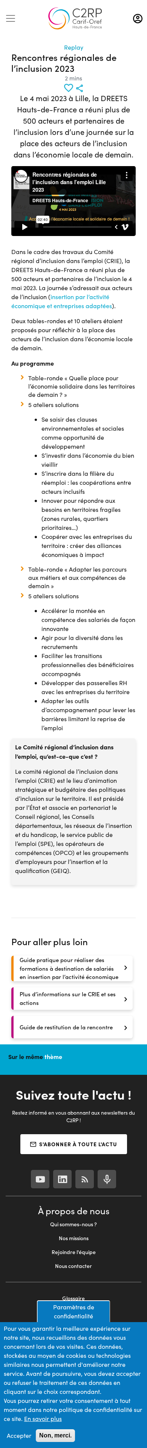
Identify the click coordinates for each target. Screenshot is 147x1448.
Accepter (19, 1435)
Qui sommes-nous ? (73, 1224)
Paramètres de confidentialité (73, 1311)
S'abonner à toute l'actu (78, 1144)
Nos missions (74, 1238)
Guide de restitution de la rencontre (66, 1027)
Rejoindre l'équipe (74, 1252)
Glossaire (73, 1298)
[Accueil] (75, 18)
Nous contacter (73, 1265)
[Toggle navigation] (10, 18)
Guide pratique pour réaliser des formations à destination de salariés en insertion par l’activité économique (69, 968)
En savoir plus (43, 1418)
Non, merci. (55, 1435)
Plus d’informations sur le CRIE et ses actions (68, 998)
